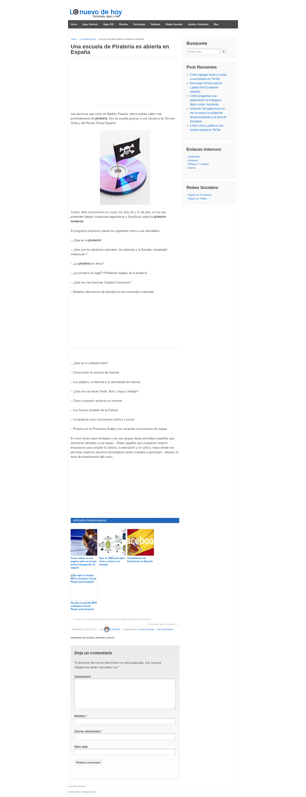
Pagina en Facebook (199, 194)
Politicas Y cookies (198, 164)
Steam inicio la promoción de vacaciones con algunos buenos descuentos (113, 619)
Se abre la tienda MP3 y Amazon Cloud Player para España (84, 606)
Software (155, 24)
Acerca (192, 167)
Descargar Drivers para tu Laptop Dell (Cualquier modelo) (206, 87)
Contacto (193, 160)
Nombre (80, 716)
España (90, 638)
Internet (110, 638)
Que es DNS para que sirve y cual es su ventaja (112, 561)
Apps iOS (108, 24)
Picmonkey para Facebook (161, 624)
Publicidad (194, 156)
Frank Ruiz (115, 629)
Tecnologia (139, 24)
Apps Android (90, 24)
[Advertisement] (125, 83)
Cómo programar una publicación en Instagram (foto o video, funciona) (206, 100)
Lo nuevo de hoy (88, 39)
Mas (216, 24)
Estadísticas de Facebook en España (140, 560)
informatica (100, 638)
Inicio (74, 24)
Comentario (82, 676)
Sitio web (80, 747)
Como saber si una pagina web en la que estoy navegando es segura (84, 563)
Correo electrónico (87, 731)
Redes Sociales (174, 24)
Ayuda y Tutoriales (198, 24)
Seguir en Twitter (197, 198)
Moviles (123, 24)
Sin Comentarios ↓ (166, 629)
